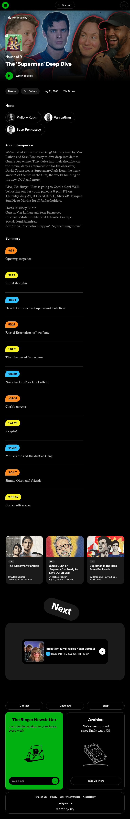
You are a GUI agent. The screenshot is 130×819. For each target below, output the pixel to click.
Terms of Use (41, 796)
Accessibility (89, 796)
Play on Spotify (19, 17)
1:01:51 (12, 349)
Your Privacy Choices (70, 797)
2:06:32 (13, 497)
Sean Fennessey (28, 129)
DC (11, 561)
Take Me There (96, 780)
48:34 (12, 300)
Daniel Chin (97, 576)
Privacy (53, 796)
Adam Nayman (18, 576)
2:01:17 (12, 472)
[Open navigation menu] (124, 5)
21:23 (11, 275)
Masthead (65, 705)
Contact (24, 705)
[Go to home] (5, 5)
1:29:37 (12, 398)
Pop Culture (30, 91)
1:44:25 (12, 423)
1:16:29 (12, 373)
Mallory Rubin (26, 117)
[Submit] (55, 781)
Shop (106, 705)
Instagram (63, 803)
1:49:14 (12, 447)
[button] (65, 5)
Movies (12, 91)
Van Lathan (62, 117)
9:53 (11, 250)
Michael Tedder (59, 576)
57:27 (11, 324)
